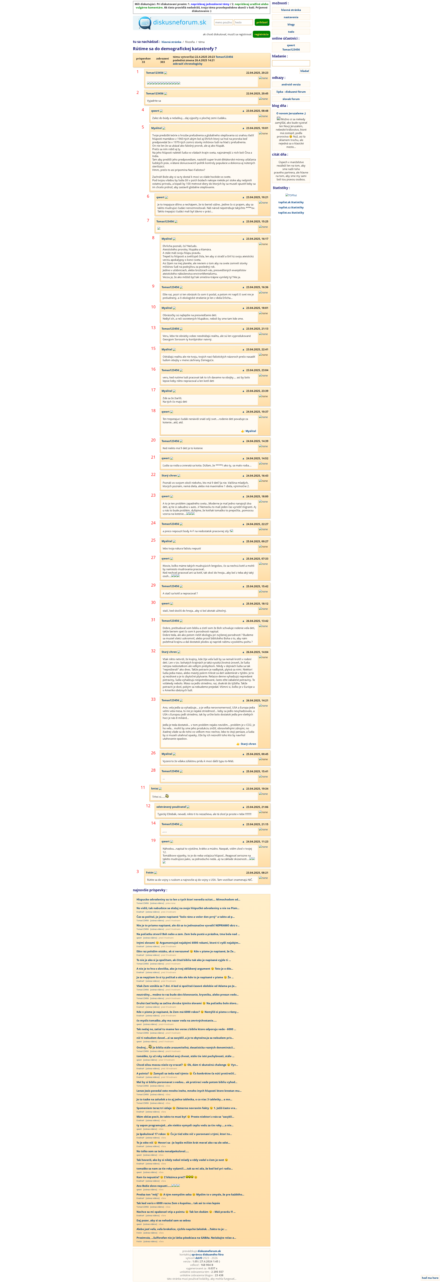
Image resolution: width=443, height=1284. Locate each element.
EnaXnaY (140, 911)
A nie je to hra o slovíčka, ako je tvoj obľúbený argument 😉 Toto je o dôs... (185, 968)
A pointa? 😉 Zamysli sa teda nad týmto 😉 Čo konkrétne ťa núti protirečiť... (186, 1073)
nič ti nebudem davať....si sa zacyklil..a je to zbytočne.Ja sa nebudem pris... (185, 1037)
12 (148, 805)
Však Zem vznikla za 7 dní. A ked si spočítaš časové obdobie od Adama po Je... (187, 986)
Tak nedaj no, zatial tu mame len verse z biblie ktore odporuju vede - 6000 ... (186, 1029)
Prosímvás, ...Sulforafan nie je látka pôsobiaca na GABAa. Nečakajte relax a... (186, 1237)
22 (153, 474)
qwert (155, 110)
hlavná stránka (171, 42)
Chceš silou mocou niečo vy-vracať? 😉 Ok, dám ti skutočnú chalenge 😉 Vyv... (187, 1064)
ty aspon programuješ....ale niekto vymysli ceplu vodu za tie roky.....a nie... (185, 1125)
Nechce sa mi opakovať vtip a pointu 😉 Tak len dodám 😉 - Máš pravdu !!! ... (186, 1211)
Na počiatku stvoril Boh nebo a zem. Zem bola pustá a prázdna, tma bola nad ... (188, 934)
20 (153, 440)
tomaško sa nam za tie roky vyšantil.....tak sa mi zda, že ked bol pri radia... (185, 1168)
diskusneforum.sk (209, 1251)
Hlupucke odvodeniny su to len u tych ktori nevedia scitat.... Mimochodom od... (188, 899)
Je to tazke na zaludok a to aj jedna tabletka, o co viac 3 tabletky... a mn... (184, 1099)
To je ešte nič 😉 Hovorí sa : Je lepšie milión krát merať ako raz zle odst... (183, 1142)
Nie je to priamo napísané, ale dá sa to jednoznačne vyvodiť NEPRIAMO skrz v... (188, 925)
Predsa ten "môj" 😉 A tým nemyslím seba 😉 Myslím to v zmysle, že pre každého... (190, 1194)
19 (153, 840)
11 (143, 787)
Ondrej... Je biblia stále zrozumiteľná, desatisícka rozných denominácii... (186, 1047)
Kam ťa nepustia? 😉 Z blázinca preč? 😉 (167, 1177)
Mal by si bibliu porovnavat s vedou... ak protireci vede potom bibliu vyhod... (187, 1082)
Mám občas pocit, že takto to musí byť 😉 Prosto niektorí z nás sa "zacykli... (185, 1116)
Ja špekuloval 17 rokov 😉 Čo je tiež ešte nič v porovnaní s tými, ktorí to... (184, 1134)
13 (153, 327)
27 (153, 557)
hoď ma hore (430, 1278)
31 (153, 619)
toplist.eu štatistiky (291, 212)
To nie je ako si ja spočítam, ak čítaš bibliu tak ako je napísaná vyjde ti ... (184, 960)
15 (153, 348)
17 (153, 390)
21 (153, 457)
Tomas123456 (224, 56)
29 (153, 585)
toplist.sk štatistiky (291, 202)
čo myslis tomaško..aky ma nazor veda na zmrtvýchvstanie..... (177, 1020)
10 (153, 307)
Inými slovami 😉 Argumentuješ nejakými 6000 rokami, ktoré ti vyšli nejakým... (188, 942)
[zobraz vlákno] (157, 903)
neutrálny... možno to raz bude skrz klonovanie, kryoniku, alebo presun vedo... (188, 994)
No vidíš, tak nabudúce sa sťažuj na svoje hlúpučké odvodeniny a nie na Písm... (188, 908)
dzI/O (198, 1258)
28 (153, 770)
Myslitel (156, 128)
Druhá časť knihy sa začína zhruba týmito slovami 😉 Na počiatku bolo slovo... (187, 1003)
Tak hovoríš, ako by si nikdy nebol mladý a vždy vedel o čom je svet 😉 (182, 1160)
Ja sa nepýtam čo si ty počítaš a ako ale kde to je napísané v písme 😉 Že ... (185, 977)
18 (153, 410)
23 (153, 495)
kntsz (154, 788)
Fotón (149, 872)
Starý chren (169, 475)
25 (153, 540)
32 (153, 650)
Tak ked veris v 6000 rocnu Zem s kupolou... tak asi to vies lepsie (178, 1203)
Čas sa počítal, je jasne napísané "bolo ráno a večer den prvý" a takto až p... (186, 916)
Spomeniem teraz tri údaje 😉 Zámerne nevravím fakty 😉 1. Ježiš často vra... (187, 1108)
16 (153, 369)
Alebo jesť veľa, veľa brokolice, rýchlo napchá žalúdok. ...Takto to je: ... (182, 1229)
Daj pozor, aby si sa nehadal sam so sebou (164, 1220)
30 (153, 602)
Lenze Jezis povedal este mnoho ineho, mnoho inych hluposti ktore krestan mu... (189, 1090)
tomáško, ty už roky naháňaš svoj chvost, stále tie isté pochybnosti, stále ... (185, 1056)
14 (153, 823)
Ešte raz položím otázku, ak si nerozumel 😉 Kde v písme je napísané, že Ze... (186, 951)
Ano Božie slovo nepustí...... (154, 1186)
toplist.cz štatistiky (291, 207)
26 (153, 753)
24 (153, 523)
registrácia (262, 34)
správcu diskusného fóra (208, 1254)
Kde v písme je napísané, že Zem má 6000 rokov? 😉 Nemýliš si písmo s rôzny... (188, 1012)
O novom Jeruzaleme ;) (291, 113)
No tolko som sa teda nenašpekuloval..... (163, 1151)
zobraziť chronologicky (187, 63)
